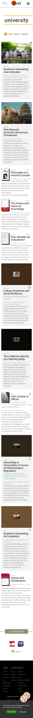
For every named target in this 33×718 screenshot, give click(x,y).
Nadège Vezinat (8, 304)
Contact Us (21, 683)
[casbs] (12, 644)
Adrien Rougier (17, 77)
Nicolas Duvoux (10, 302)
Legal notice (22, 674)
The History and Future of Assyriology (20, 206)
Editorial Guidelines (24, 680)
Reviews (17, 34)
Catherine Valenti (18, 212)
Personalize (22, 712)
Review (6, 67)
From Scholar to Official (20, 398)
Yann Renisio (7, 77)
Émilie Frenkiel (7, 410)
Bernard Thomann (18, 584)
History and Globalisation (18, 579)
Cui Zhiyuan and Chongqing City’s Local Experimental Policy (16, 404)
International (7, 683)
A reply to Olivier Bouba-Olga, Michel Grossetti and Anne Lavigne (15, 476)
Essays (10, 34)
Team (19, 677)
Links (19, 688)
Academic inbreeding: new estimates (16, 70)
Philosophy (6, 686)
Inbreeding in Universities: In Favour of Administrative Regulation (16, 466)
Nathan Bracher (10, 139)
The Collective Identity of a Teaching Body (16, 357)
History (5, 688)
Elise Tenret (19, 302)
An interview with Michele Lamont (15, 297)
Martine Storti (17, 179)
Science (5, 691)
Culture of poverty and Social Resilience (16, 292)
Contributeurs (22, 686)
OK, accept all (11, 712)
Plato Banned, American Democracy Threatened (16, 132)
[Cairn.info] (16, 651)
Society (5, 674)
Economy (6, 677)
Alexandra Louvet (22, 482)
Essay (5, 354)
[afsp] (21, 644)
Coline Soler (16, 243)
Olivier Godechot (10, 76)
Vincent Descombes (11, 363)
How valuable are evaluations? (20, 238)
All (5, 34)
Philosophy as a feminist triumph (20, 174)
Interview (7, 288)
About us (21, 672)
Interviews (25, 34)
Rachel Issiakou (22, 76)
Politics (5, 672)
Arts (4, 680)
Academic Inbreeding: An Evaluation (16, 535)
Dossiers (13, 680)
